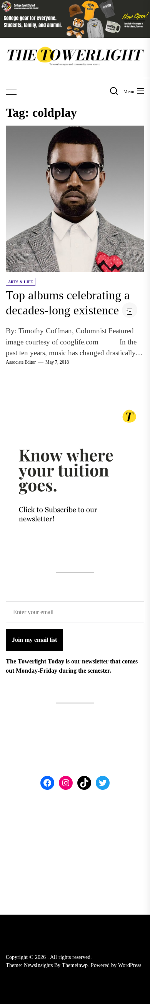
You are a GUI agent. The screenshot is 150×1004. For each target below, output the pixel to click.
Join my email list (34, 639)
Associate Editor (21, 362)
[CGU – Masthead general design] (75, 4)
